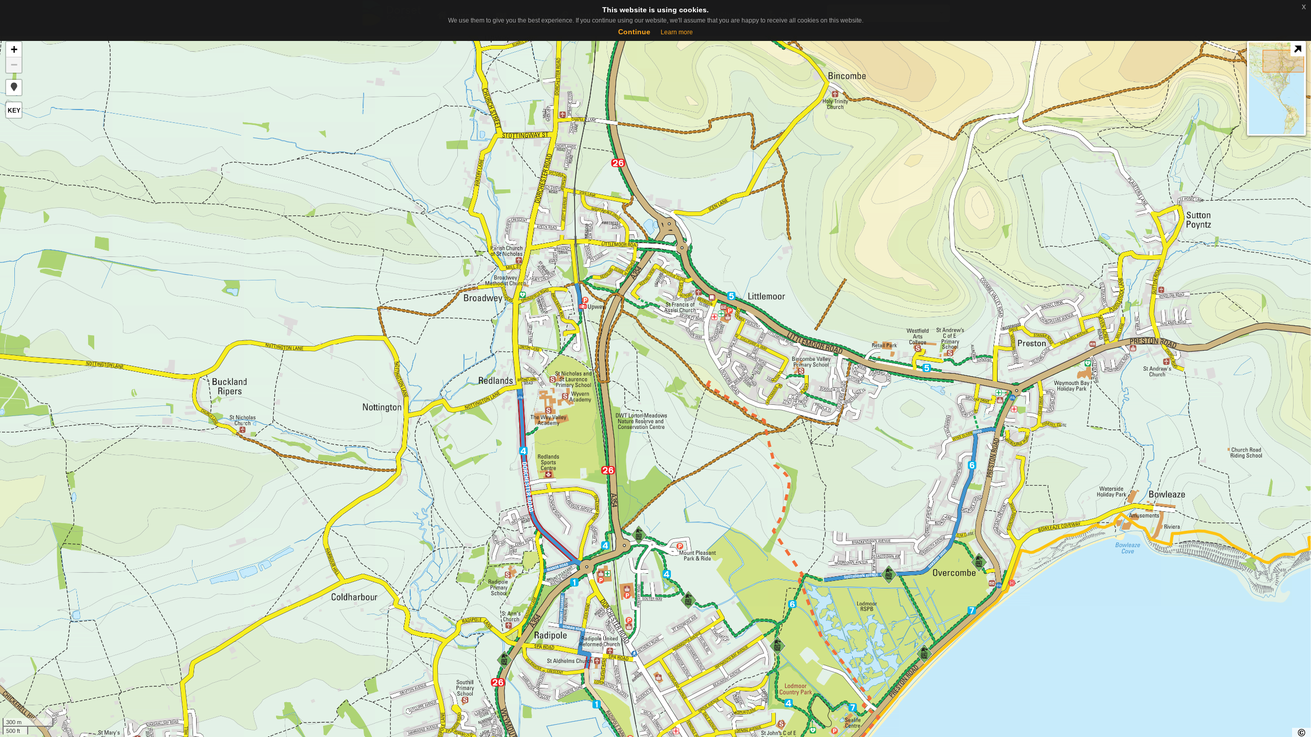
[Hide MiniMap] (1297, 49)
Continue (634, 32)
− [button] (14, 64)
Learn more (677, 32)
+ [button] (14, 49)
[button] (14, 87)
